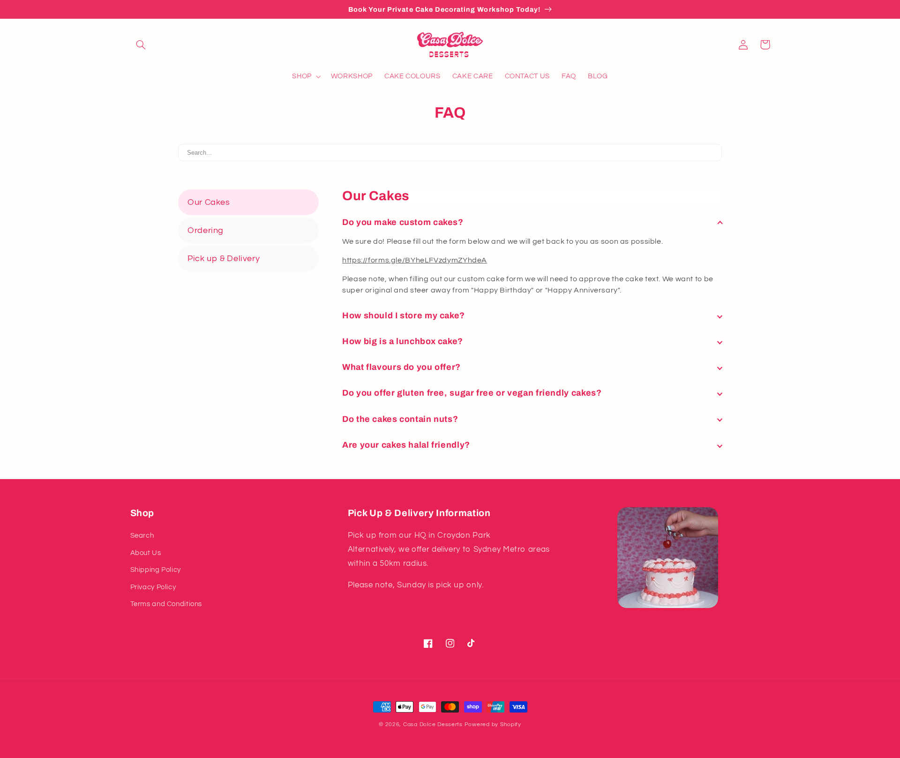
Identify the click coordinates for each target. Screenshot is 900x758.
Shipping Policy (155, 569)
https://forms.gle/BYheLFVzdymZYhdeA (414, 260)
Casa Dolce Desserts (433, 724)
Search (142, 535)
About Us (145, 552)
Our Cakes (209, 202)
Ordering (206, 230)
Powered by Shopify (493, 724)
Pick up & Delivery (224, 258)
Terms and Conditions (166, 604)
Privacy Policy (153, 587)
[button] (141, 44)
